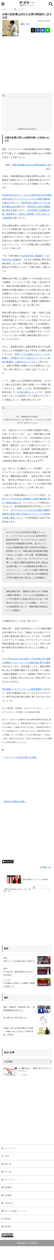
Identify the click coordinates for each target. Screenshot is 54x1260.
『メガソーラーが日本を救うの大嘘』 (20, 757)
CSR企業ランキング (28, 392)
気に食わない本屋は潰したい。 (16, 1018)
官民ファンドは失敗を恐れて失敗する (19, 961)
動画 (6, 948)
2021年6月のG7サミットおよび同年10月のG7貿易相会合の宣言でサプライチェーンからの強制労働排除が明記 (27, 199)
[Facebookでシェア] (38, 30)
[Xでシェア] (33, 30)
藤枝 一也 (25, 24)
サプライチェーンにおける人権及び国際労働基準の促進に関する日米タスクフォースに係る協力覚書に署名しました (26, 514)
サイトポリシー (10, 1180)
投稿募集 (7, 1187)
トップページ (9, 1148)
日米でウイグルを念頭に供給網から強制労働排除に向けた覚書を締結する (26, 499)
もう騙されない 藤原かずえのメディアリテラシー (34, 1069)
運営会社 (7, 1219)
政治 (5, 958)
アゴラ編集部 (23, 1075)
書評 (6, 998)
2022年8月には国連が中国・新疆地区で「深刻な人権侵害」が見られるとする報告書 (26, 214)
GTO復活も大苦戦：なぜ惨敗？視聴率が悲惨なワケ (19, 984)
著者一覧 (7, 1164)
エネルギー (9, 861)
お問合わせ (8, 1203)
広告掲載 (7, 1195)
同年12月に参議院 (10, 259)
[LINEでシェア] (47, 30)
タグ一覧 (7, 1172)
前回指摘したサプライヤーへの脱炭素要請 (22, 689)
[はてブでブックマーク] (42, 30)
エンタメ (7, 980)
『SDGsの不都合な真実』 (14, 801)
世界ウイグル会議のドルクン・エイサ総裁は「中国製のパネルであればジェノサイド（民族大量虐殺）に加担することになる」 (26, 358)
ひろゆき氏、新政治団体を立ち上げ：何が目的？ (19, 973)
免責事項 (7, 1226)
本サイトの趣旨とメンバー (15, 1211)
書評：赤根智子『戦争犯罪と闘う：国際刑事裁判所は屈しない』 (19, 1008)
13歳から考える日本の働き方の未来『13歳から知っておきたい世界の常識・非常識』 (18, 1031)
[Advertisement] (27, 64)
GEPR (6, 1156)
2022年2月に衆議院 (32, 256)
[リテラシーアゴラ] (9, 1072)
